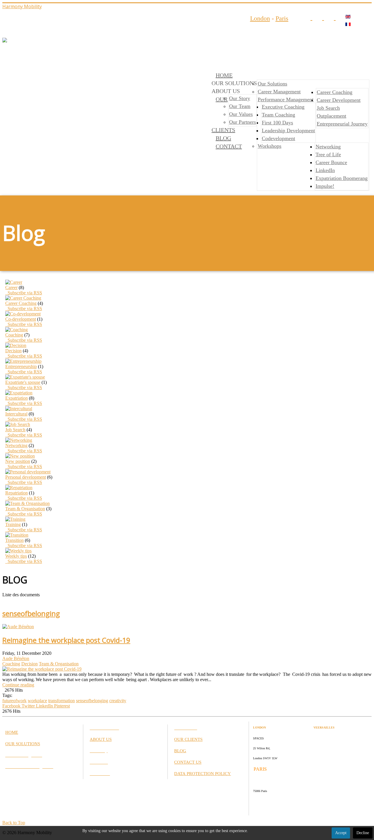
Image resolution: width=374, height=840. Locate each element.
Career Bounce (331, 162)
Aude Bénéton (15, 658)
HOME (224, 75)
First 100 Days (277, 123)
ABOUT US (101, 739)
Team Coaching (278, 115)
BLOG (223, 138)
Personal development (25, 477)
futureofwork (14, 700)
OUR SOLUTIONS (22, 743)
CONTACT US (187, 762)
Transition (14, 540)
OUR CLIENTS (188, 739)
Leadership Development (288, 130)
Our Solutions (272, 84)
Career (11, 287)
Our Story (239, 98)
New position (17, 461)
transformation (61, 700)
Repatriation (16, 492)
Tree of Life (328, 154)
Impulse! (325, 186)
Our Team (239, 106)
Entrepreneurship (21, 366)
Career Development (339, 100)
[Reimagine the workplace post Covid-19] (42, 668)
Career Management (279, 92)
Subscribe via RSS (23, 292)
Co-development (20, 319)
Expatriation (16, 398)
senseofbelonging (92, 700)
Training (13, 524)
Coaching (14, 334)
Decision (13, 350)
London (260, 18)
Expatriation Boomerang (342, 178)
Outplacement (331, 116)
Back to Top (13, 822)
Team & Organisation (25, 508)
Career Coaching (334, 92)
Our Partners (242, 122)
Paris (282, 18)
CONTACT (229, 146)
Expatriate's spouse (22, 382)
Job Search (328, 108)
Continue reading (18, 684)
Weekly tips (16, 556)
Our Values (241, 114)
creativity (117, 700)
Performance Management (286, 99)
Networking (328, 147)
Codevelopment (278, 138)
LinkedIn (325, 170)
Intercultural (16, 413)
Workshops (269, 146)
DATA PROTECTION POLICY (202, 773)
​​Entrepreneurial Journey (342, 124)
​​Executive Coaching (283, 107)
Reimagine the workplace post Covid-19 (66, 640)
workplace (37, 700)
